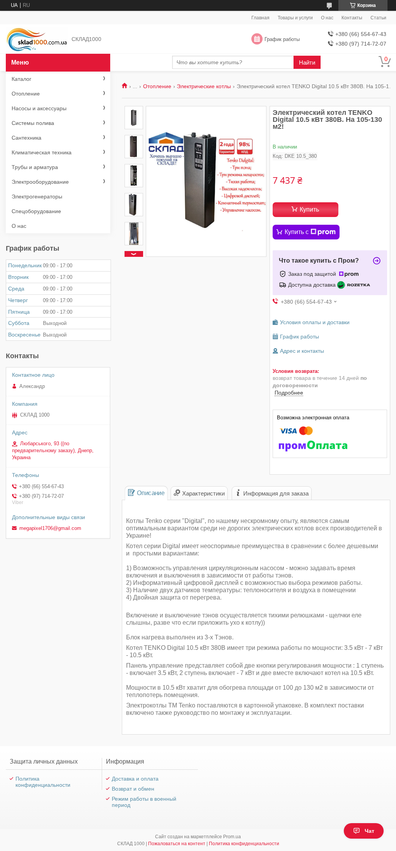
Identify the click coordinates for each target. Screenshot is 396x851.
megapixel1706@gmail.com (50, 528)
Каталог (21, 79)
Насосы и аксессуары (39, 108)
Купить (309, 209)
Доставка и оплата (135, 779)
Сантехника (26, 138)
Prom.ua (232, 836)
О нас (327, 18)
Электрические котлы (204, 86)
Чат (369, 831)
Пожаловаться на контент (176, 843)
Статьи (378, 18)
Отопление (157, 86)
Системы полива (33, 123)
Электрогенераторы (37, 196)
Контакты (351, 18)
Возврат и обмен (133, 789)
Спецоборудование (36, 211)
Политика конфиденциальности (42, 782)
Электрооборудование (40, 182)
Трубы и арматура (35, 167)
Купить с (297, 232)
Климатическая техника (42, 152)
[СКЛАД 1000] (37, 39)
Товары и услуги (295, 18)
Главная (260, 18)
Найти (307, 62)
